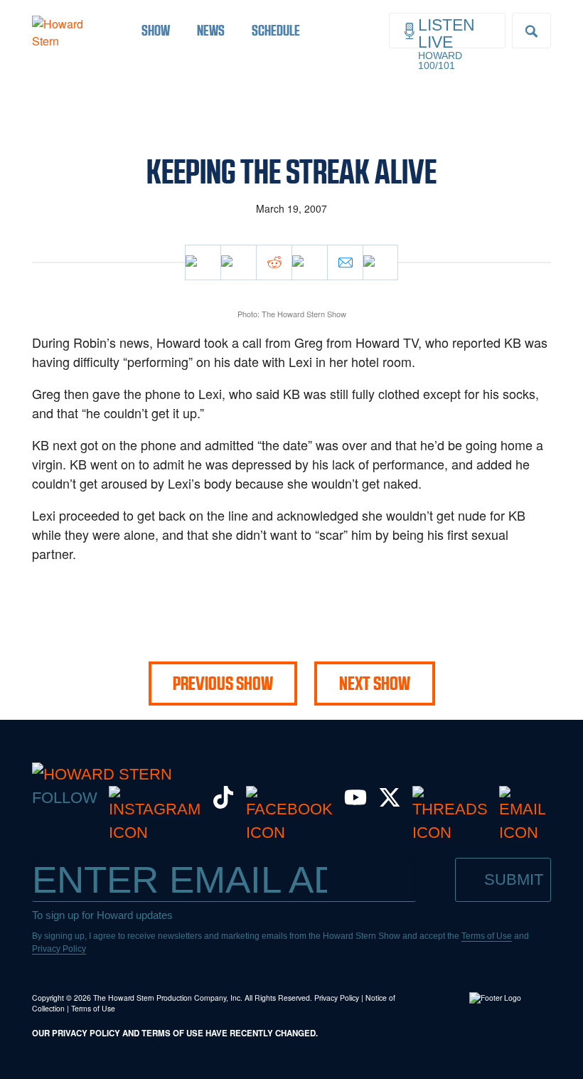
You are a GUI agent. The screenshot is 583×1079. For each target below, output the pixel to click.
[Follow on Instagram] (154, 832)
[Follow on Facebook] (289, 832)
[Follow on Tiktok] (223, 803)
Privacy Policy (59, 949)
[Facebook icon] (202, 262)
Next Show (374, 683)
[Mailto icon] (345, 262)
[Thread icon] (309, 262)
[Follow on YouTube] (355, 803)
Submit (513, 879)
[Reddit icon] (274, 262)
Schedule (276, 30)
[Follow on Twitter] (389, 803)
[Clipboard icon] (380, 262)
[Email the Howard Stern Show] (522, 832)
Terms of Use (486, 936)
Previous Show (223, 683)
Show (155, 30)
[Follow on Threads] (450, 832)
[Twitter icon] (238, 262)
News (211, 30)
